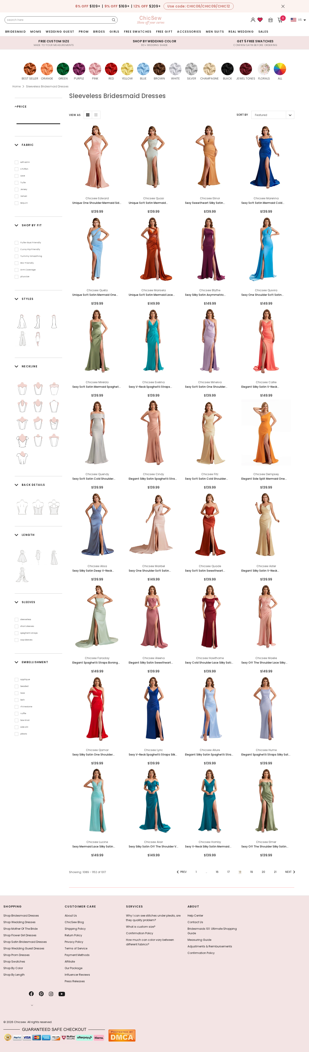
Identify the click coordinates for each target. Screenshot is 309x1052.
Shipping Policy (75, 929)
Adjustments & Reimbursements (210, 946)
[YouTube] (61, 994)
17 (228, 872)
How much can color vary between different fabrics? (150, 942)
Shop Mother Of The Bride (20, 929)
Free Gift (164, 31)
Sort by (242, 115)
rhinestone (26, 706)
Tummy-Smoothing (31, 256)
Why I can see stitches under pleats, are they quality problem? (153, 918)
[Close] (283, 6)
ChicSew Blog (74, 922)
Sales (263, 31)
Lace (22, 175)
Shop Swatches (14, 961)
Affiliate (70, 961)
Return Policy (73, 935)
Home (16, 86)
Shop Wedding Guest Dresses (23, 948)
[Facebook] (31, 994)
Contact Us (195, 922)
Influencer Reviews (77, 975)
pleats (23, 733)
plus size (24, 276)
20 (263, 872)
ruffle (23, 713)
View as (75, 115)
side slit (24, 727)
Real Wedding (241, 31)
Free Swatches (138, 31)
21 (275, 872)
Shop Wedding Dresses (19, 922)
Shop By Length (14, 975)
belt (22, 699)
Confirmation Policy (139, 933)
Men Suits (215, 31)
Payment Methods (77, 955)
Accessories (189, 31)
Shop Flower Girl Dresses (19, 935)
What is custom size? (140, 927)
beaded (24, 686)
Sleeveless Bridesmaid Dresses (47, 86)
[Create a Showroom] (270, 20)
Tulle (23, 182)
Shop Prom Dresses (16, 955)
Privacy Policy (74, 942)
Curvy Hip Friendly (30, 249)
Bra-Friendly (27, 263)
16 (217, 872)
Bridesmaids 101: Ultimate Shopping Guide (212, 931)
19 (251, 872)
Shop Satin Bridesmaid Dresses (25, 942)
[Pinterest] (41, 994)
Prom (84, 31)
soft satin (25, 162)
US (299, 20)
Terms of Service (76, 948)
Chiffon (24, 169)
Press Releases (75, 981)
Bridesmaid (15, 31)
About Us (71, 915)
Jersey (23, 189)
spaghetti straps (29, 633)
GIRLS (114, 31)
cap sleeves (26, 639)
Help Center (195, 915)
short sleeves (27, 626)
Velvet (23, 196)
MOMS (35, 31)
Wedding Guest (60, 31)
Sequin (24, 203)
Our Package (73, 968)
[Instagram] (51, 994)
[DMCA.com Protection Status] (121, 1035)
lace (22, 693)
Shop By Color (13, 968)
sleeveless (25, 619)
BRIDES (99, 31)
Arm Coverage (28, 269)
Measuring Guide (199, 940)
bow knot (25, 720)
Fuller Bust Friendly (30, 242)
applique (25, 679)
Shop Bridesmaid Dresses (21, 915)
